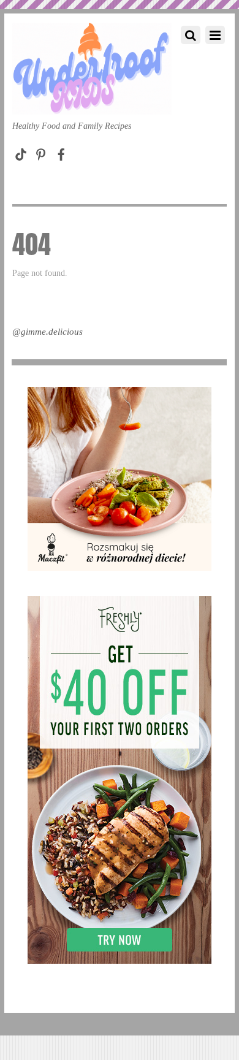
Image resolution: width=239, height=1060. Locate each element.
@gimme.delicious (47, 332)
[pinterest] (41, 151)
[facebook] (61, 151)
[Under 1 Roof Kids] (92, 102)
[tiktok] (20, 151)
